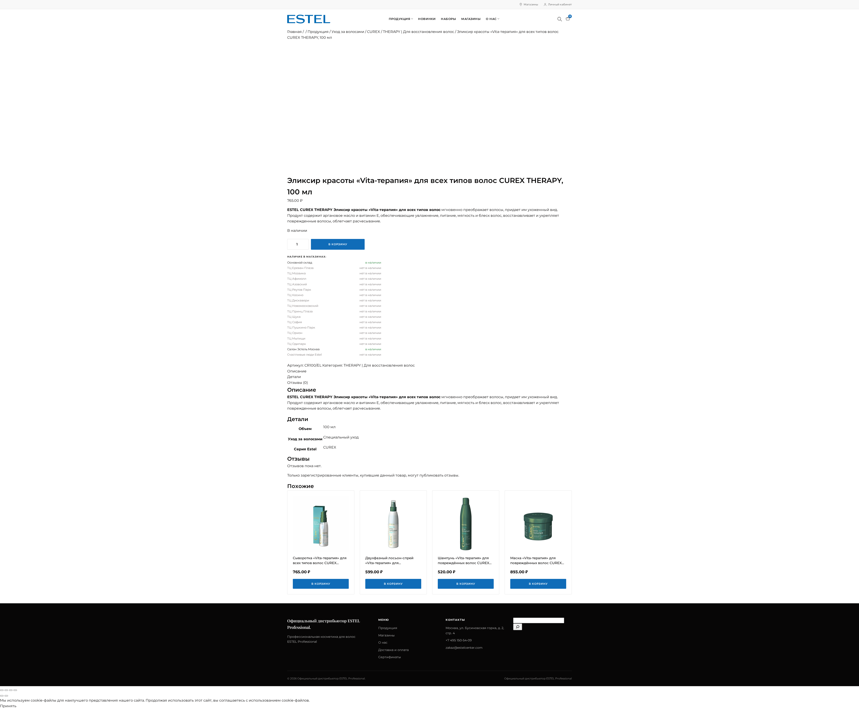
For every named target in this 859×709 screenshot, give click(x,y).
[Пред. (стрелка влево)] (2, 695)
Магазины (531, 4)
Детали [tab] (294, 377)
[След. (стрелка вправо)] (6, 695)
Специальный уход (341, 437)
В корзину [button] (320, 583)
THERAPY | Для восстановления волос (418, 32)
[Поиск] (559, 19)
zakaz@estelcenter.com (464, 648)
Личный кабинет (560, 4)
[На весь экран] (6, 690)
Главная (294, 32)
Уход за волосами (348, 32)
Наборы (448, 19)
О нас (491, 19)
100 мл (329, 427)
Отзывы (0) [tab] (297, 382)
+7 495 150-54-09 (459, 640)
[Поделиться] (11, 690)
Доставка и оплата (393, 650)
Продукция (399, 19)
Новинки (427, 19)
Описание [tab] (296, 371)
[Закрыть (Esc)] (15, 690)
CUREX (373, 32)
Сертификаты (389, 657)
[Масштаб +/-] (2, 690)
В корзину (337, 244)
